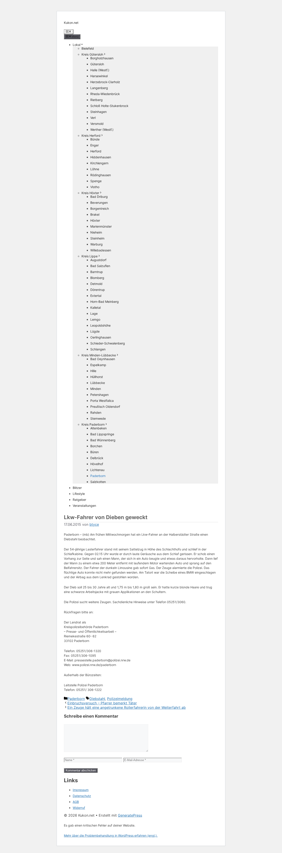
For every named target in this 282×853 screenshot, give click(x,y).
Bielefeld (88, 48)
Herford (95, 151)
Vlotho (94, 187)
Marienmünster (101, 226)
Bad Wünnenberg (102, 440)
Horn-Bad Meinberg (104, 301)
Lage (94, 313)
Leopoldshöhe (100, 325)
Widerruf (79, 808)
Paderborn (98, 476)
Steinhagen (98, 112)
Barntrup (96, 272)
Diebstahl (97, 698)
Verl (93, 118)
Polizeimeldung (119, 698)
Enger (94, 145)
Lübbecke (97, 383)
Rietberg (96, 100)
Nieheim (96, 232)
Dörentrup (97, 290)
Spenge (96, 181)
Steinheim (97, 238)
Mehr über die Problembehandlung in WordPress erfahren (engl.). (111, 835)
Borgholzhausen (101, 58)
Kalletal (95, 307)
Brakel (94, 214)
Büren (94, 452)
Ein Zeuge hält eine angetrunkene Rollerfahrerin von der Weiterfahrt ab (126, 707)
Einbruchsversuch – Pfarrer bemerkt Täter (102, 703)
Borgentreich (99, 208)
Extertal (95, 295)
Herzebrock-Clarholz (105, 82)
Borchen (96, 446)
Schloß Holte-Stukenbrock (109, 106)
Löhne (94, 169)
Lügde (95, 331)
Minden (95, 389)
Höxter (95, 220)
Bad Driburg (99, 196)
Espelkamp (98, 365)
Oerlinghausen (100, 337)
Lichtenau (97, 470)
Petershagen (99, 395)
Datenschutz (82, 796)
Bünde (95, 139)
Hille (93, 371)
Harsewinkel (99, 76)
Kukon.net (71, 22)
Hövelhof (96, 464)
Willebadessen (100, 250)
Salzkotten (98, 482)
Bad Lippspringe (102, 434)
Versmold (97, 123)
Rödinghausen (100, 175)
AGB (76, 802)
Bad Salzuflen (100, 266)
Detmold (96, 284)
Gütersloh (97, 64)
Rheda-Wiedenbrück (105, 94)
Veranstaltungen (84, 505)
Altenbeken (98, 428)
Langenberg (99, 88)
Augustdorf (98, 260)
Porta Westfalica (102, 400)
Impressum (81, 790)
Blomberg (97, 278)
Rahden (95, 412)
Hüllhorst (96, 377)
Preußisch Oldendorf (105, 406)
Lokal (76, 45)
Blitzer (77, 488)
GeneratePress (130, 815)
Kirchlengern (99, 163)
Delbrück (96, 458)
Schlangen (98, 349)
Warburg (96, 244)
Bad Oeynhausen (102, 359)
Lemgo (95, 319)
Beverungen (99, 202)
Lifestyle (79, 494)
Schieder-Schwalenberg (107, 343)
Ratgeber (79, 499)
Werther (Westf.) (101, 129)
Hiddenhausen (100, 157)
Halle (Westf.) (99, 70)
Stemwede (98, 418)
